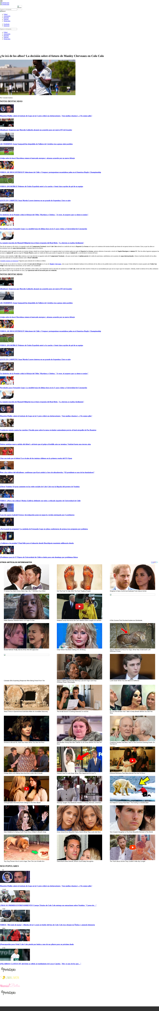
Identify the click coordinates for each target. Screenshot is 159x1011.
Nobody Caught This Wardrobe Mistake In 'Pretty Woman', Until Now (79, 802)
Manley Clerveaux (55, 264)
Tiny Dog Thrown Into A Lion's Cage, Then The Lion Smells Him (24, 861)
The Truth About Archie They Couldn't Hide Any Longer (127, 861)
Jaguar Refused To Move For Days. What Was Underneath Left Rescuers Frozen (130, 650)
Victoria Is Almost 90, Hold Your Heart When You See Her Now (24, 742)
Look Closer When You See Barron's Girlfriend (124, 680)
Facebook (6, 24)
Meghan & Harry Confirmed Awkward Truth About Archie (128, 591)
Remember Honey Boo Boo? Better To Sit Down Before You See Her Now (79, 743)
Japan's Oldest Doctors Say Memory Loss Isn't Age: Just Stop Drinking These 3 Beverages (76, 681)
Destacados (7, 21)
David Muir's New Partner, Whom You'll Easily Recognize (75, 861)
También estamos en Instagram (9, 261)
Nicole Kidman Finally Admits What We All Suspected (21, 650)
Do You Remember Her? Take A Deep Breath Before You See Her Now (131, 712)
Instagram (6, 26)
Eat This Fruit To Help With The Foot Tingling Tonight (74, 591)
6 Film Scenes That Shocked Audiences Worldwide (126, 620)
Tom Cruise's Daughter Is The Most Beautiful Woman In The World (131, 832)
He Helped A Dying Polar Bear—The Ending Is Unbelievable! (129, 802)
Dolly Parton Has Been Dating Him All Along (71, 650)
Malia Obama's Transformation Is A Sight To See (19, 620)
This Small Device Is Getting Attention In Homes (72, 711)
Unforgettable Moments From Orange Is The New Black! (22, 802)
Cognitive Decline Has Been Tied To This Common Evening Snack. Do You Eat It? (132, 743)
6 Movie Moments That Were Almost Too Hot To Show (127, 773)
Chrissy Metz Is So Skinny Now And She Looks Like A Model (23, 773)
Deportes (6, 17)
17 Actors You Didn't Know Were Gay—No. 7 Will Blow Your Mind (24, 591)
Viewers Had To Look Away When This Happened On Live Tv (76, 773)
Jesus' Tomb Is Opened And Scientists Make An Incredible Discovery (26, 711)
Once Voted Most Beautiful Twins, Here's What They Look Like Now (79, 832)
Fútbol (5, 14)
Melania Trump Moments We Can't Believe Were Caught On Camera (79, 620)
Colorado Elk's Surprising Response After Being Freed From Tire (24, 680)
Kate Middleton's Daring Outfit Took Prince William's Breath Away (25, 832)
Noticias (6, 19)
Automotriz (7, 16)
